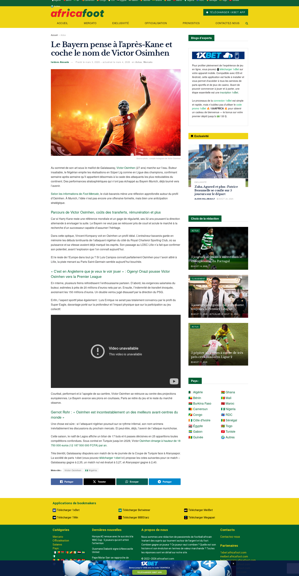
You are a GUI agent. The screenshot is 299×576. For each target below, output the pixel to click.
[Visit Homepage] (77, 12)
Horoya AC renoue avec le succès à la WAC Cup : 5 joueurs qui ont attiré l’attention (112, 540)
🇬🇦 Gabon (195, 431)
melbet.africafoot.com (234, 556)
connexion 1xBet (223, 100)
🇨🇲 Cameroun (198, 408)
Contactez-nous (227, 23)
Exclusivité (120, 23)
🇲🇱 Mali (226, 397)
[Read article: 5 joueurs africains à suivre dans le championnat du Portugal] (218, 248)
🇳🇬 (54, 556)
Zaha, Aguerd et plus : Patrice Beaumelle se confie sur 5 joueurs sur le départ (216, 190)
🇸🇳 (71, 560)
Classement (198, 278)
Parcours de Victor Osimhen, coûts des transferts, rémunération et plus (106, 212)
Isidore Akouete (60, 62)
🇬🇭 (83, 560)
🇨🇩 (67, 560)
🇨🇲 (67, 552)
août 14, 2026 (200, 266)
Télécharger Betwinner (136, 510)
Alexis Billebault (204, 198)
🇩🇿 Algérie (195, 392)
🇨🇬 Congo (195, 414)
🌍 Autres (55, 6)
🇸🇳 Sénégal (229, 420)
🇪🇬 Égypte (195, 425)
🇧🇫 (62, 552)
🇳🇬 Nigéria (91, 470)
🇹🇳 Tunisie (228, 431)
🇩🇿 (54, 552)
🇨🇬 (71, 552)
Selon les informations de (75, 194)
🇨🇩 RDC (226, 414)
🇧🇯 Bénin (194, 397)
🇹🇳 (79, 560)
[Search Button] (247, 23)
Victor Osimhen (125, 168)
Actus (63, 34)
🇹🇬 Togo (226, 425)
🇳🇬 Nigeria (228, 408)
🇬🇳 (54, 560)
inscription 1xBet (229, 92)
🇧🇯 (58, 552)
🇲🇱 (58, 560)
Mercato (90, 23)
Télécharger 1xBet (68, 510)
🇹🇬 (75, 560)
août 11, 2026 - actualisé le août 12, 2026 (215, 314)
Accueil (62, 23)
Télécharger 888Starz (135, 517)
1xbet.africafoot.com (233, 552)
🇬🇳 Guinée (195, 437)
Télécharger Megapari (201, 517)
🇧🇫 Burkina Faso (199, 403)
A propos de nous (154, 530)
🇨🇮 (75, 552)
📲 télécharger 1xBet (228, 69)
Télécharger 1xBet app (227, 12)
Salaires (57, 544)
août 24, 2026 (226, 198)
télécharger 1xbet (110, 458)
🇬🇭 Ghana (228, 392)
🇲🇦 (62, 560)
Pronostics (191, 23)
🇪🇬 (79, 552)
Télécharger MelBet (200, 510)
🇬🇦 (83, 552)
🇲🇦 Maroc (227, 403)
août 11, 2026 (200, 362)
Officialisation (156, 23)
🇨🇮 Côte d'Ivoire (199, 420)
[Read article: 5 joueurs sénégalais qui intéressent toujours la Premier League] (218, 296)
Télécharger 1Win (67, 517)
